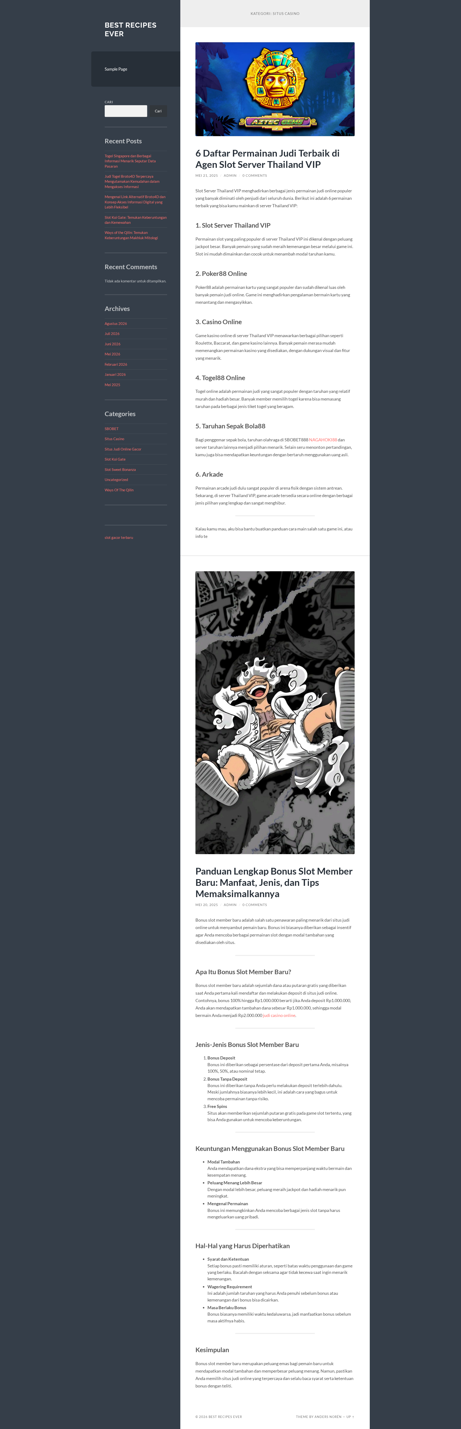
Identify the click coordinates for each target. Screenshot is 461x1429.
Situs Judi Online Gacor (123, 449)
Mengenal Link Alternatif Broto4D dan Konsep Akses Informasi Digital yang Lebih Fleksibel (135, 202)
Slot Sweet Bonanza (120, 469)
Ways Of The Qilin (119, 490)
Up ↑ (350, 1417)
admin (230, 175)
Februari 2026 (116, 364)
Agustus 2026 (116, 323)
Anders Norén (328, 1417)
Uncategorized (116, 479)
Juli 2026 (112, 333)
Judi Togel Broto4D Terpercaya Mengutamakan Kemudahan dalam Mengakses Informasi (132, 181)
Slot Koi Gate (115, 459)
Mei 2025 (112, 385)
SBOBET (112, 428)
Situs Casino (114, 439)
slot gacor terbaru (119, 537)
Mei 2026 (112, 354)
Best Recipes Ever (225, 1417)
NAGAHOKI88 (323, 439)
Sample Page (116, 69)
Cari (109, 102)
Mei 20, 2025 (206, 905)
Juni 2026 (113, 344)
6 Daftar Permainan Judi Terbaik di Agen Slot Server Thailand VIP (267, 158)
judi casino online (279, 1015)
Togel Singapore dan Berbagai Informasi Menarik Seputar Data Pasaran (130, 161)
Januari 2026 (115, 374)
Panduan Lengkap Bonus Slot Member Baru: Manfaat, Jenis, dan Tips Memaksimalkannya (274, 882)
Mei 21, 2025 (206, 175)
